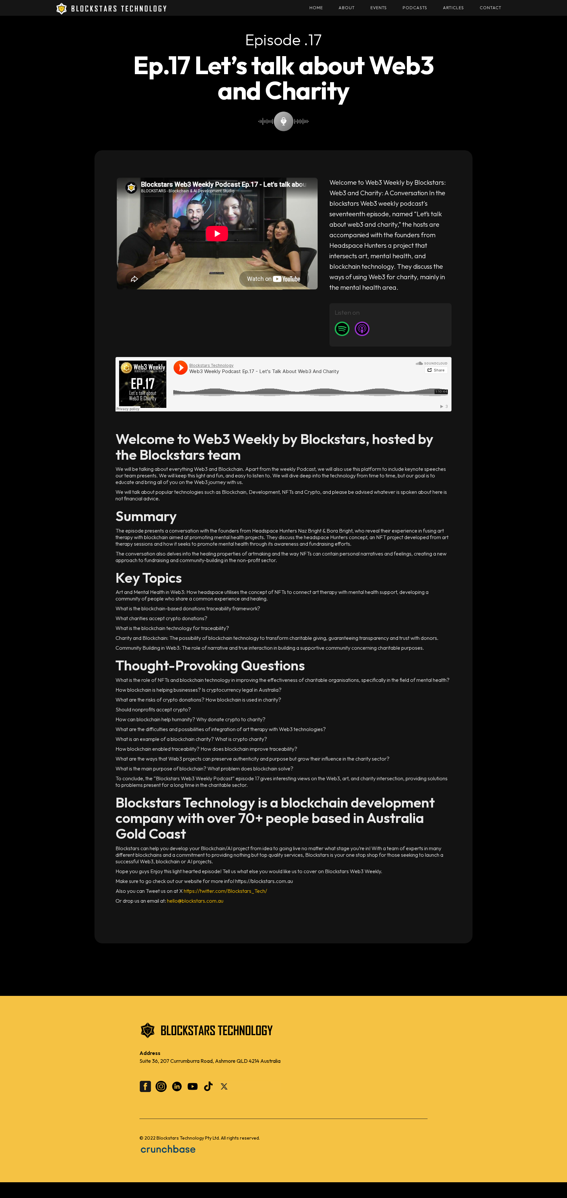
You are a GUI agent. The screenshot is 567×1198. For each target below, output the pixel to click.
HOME (316, 7)
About (347, 7)
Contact (490, 7)
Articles (453, 7)
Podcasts (415, 7)
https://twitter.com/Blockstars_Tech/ (225, 891)
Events (378, 7)
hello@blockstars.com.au (195, 900)
